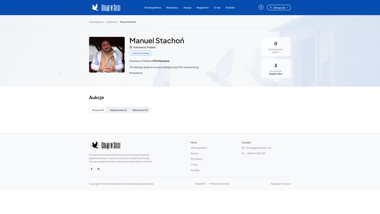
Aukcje (187, 7)
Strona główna (152, 7)
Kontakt (230, 7)
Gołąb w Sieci (275, 73)
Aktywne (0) (98, 110)
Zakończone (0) (140, 110)
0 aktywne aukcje (140, 53)
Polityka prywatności (219, 183)
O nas (217, 7)
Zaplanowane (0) (118, 110)
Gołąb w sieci (119, 183)
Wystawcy (172, 7)
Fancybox (286, 183)
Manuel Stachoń (128, 22)
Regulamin (203, 7)
